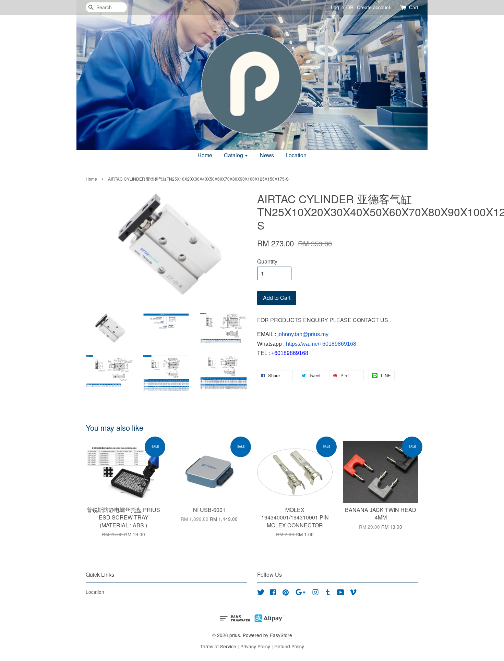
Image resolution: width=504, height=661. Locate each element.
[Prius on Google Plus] (300, 593)
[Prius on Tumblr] (328, 593)
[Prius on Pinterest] (285, 593)
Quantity (267, 261)
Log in (337, 7)
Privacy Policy (255, 646)
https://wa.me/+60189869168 (321, 344)
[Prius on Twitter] (261, 593)
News (267, 155)
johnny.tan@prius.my (302, 334)
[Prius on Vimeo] (353, 593)
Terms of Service (218, 646)
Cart (413, 7)
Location (296, 155)
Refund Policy (289, 646)
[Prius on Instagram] (315, 593)
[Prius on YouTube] (341, 593)
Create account (373, 7)
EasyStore (281, 635)
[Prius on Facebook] (273, 593)
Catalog (234, 155)
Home (204, 155)
